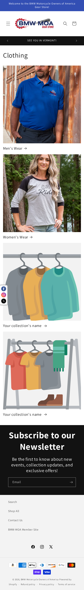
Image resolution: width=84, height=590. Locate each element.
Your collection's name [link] (22, 325)
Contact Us (15, 520)
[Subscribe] (71, 482)
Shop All (13, 511)
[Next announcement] (76, 40)
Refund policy (28, 584)
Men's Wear (12, 148)
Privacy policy (46, 584)
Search (12, 502)
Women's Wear (15, 237)
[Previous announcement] (7, 40)
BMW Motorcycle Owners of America (40, 579)
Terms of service (66, 584)
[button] (8, 23)
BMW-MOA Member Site (23, 529)
